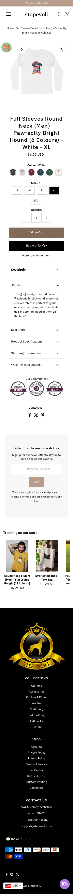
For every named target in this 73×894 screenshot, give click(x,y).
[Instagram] (11, 874)
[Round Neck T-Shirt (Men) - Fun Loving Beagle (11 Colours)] (17, 556)
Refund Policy (36, 758)
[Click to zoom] (61, 49)
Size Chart (18, 330)
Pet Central (36, 770)
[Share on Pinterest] (42, 416)
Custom (37, 727)
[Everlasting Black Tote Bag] (47, 556)
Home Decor (36, 703)
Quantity (36, 210)
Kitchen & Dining (36, 697)
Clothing (36, 685)
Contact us (35, 407)
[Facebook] (7, 874)
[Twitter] (17, 874)
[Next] (21, 49)
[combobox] (13, 885)
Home (10, 28)
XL (54, 190)
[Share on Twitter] (36, 416)
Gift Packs (36, 721)
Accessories (36, 691)
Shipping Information (26, 353)
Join (36, 482)
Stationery (36, 709)
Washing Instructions (26, 365)
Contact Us (36, 788)
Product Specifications (26, 341)
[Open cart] (66, 14)
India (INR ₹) (19, 839)
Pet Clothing (36, 715)
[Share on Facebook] (30, 416)
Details (16, 285)
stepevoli (36, 14)
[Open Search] (59, 14)
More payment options (36, 255)
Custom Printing (36, 782)
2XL (35, 200)
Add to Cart (36, 232)
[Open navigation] (8, 14)
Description (19, 269)
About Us (36, 747)
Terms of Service (36, 764)
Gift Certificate (36, 776)
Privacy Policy (36, 752)
